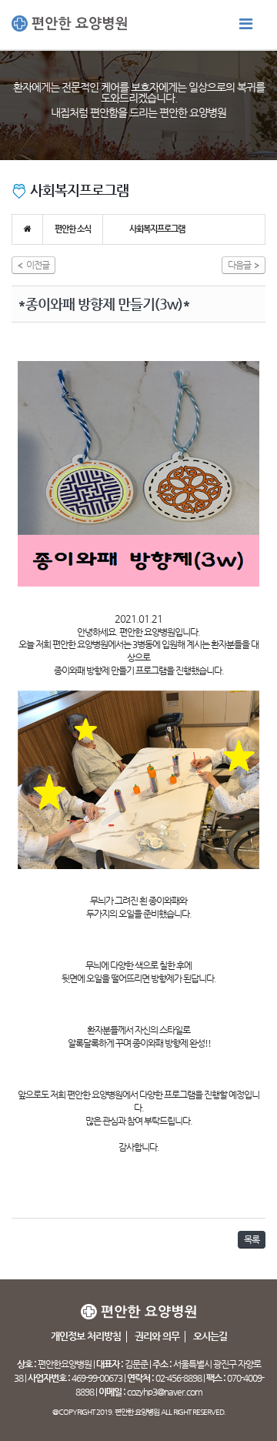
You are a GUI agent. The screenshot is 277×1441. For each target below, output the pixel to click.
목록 (251, 1239)
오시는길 (210, 1336)
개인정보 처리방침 (86, 1336)
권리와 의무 (157, 1336)
